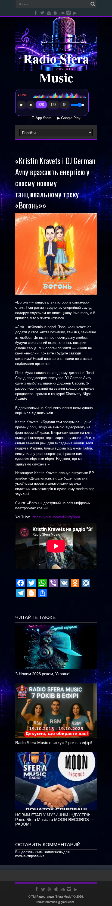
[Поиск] (93, 4)
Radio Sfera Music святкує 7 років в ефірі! (53, 742)
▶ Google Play (68, 118)
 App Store (41, 118)
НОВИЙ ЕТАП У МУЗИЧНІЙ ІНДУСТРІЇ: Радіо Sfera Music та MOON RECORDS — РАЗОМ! (54, 819)
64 (65, 105)
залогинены (53, 852)
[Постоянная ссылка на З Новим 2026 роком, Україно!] (56, 668)
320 (41, 105)
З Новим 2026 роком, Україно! (42, 674)
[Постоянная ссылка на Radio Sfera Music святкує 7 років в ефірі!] (56, 736)
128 (53, 105)
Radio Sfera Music (56, 68)
